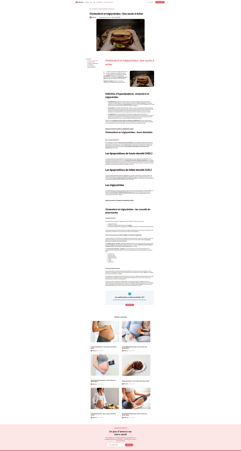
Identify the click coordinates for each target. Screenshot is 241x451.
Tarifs (94, 2)
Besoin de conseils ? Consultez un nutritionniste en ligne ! (119, 129)
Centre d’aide (99, 2)
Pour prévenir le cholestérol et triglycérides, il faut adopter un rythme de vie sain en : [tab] (124, 221)
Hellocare (94, 17)
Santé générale (93, 10)
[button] (150, 2)
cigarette (130, 225)
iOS (137, 284)
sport (124, 226)
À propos (87, 2)
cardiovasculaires (127, 104)
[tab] (129, 185)
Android (141, 284)
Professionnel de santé (108, 2)
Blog (91, 2)
